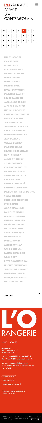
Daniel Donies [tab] (12, 241)
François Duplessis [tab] (15, 278)
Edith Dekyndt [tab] (12, 155)
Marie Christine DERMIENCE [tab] (19, 192)
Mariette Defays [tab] (13, 147)
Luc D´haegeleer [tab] (13, 282)
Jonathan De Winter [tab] (16, 127)
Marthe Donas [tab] (12, 237)
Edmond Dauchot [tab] (14, 90)
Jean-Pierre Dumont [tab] (16, 269)
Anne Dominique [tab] (14, 233)
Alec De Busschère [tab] (14, 106)
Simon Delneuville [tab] (15, 176)
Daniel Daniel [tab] (12, 78)
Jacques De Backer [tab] (15, 102)
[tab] (21, 22)
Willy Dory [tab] (10, 257)
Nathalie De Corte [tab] (14, 110)
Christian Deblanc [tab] (15, 131)
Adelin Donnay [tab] (13, 245)
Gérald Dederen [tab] (13, 143)
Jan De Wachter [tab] (13, 123)
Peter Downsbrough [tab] (16, 261)
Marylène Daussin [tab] (14, 94)
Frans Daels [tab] (11, 65)
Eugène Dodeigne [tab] (14, 225)
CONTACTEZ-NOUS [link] (8, 376)
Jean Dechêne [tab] (12, 139)
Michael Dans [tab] (12, 86)
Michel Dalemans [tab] (14, 74)
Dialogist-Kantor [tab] (14, 216)
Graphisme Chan (35, 419)
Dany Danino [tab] (12, 82)
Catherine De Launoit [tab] (16, 114)
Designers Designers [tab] (16, 200)
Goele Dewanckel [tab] (14, 208)
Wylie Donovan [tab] (13, 249)
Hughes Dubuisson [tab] (15, 265)
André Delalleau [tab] (14, 159)
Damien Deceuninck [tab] (15, 135)
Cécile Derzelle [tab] (12, 196)
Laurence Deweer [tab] (14, 212)
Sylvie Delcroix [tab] (13, 163)
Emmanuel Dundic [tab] (14, 273)
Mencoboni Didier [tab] (14, 220)
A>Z (3, 31)
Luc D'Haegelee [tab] (12, 57)
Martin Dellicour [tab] (14, 172)
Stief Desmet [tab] (11, 204)
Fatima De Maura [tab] (14, 118)
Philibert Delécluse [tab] (15, 167)
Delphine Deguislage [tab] (16, 151)
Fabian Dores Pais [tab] (14, 253)
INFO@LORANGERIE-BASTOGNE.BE (13, 390)
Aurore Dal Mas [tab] (13, 70)
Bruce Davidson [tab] (13, 98)
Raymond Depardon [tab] (15, 188)
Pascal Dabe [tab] (11, 61)
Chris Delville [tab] (12, 180)
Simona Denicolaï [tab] (14, 184)
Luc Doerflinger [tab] (13, 229)
